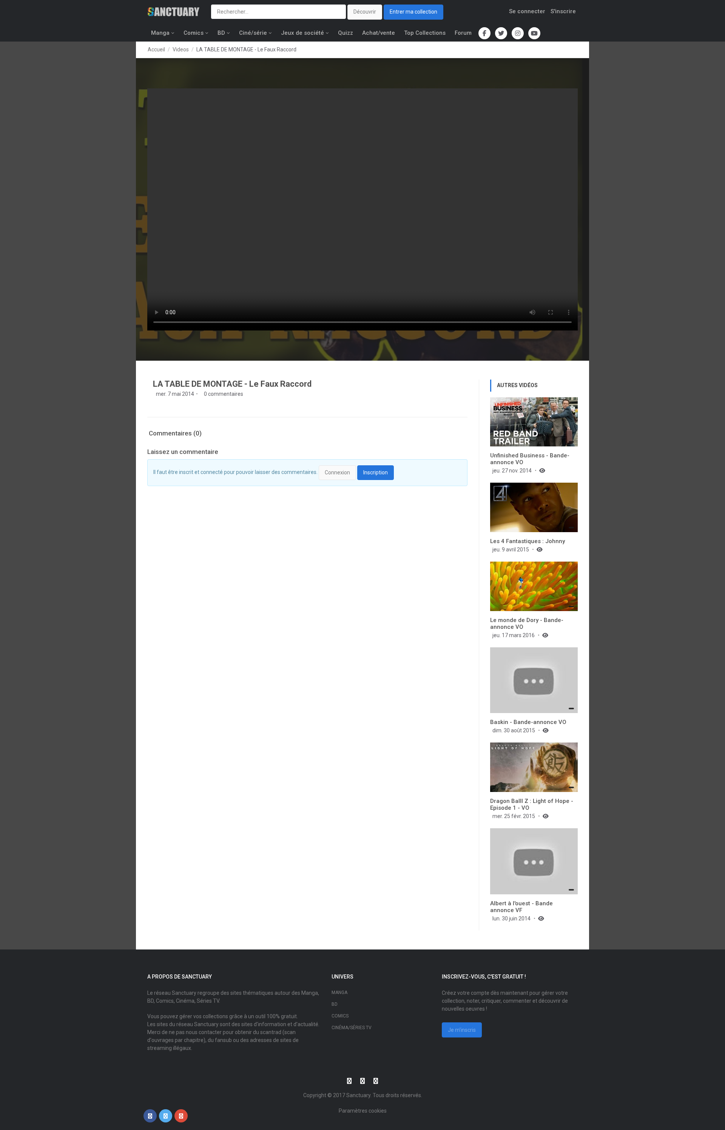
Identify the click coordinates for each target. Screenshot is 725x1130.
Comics (194, 32)
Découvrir (364, 12)
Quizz (345, 32)
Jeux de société (302, 32)
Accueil (156, 49)
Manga (160, 32)
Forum (463, 32)
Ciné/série (253, 32)
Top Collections (425, 32)
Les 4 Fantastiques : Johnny (527, 541)
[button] (150, 1115)
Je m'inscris (462, 1030)
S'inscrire (563, 11)
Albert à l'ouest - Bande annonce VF (521, 907)
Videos (181, 49)
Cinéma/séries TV (352, 1027)
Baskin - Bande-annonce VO (528, 722)
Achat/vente (378, 32)
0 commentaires (223, 394)
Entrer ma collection (413, 12)
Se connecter (527, 11)
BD (221, 32)
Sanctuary (358, 1095)
